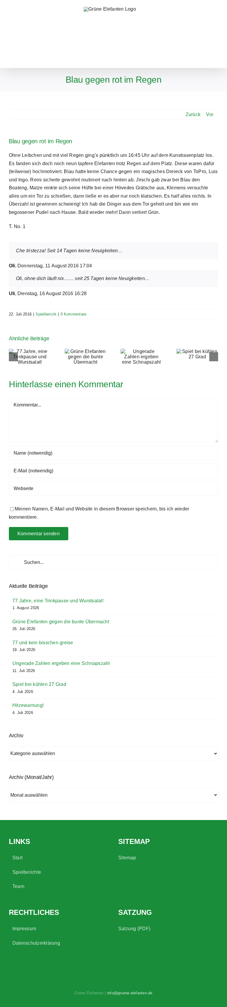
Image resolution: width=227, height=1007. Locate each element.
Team (18, 886)
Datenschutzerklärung (36, 943)
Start (17, 857)
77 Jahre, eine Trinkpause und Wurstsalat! (57, 600)
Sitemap (127, 857)
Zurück (193, 114)
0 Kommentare (74, 314)
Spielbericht (45, 314)
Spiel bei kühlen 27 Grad (39, 684)
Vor (209, 114)
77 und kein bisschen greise (42, 642)
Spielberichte (26, 872)
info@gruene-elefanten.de (130, 993)
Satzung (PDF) (134, 928)
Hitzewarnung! (28, 705)
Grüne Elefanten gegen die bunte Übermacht (60, 621)
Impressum (24, 928)
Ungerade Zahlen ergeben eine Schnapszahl (61, 663)
